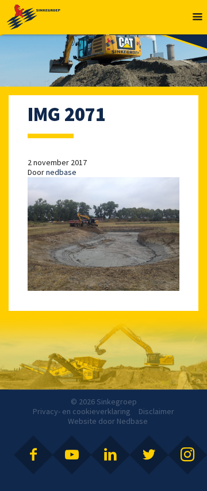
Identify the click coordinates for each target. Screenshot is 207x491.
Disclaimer (156, 411)
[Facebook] (33, 454)
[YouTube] (71, 454)
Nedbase (132, 421)
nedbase (61, 172)
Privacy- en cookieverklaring (82, 411)
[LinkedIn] (110, 454)
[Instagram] (187, 454)
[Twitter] (148, 454)
